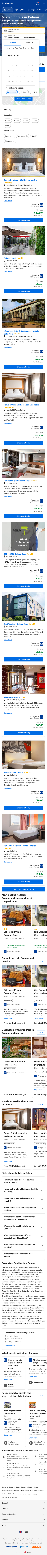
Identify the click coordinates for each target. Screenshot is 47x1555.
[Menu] (44, 3)
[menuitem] (7, 9)
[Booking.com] (7, 3)
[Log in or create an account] (37, 3)
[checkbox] (32, 59)
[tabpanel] (20, 71)
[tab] (12, 43)
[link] (8, 121)
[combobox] (23, 31)
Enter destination (13, 29)
